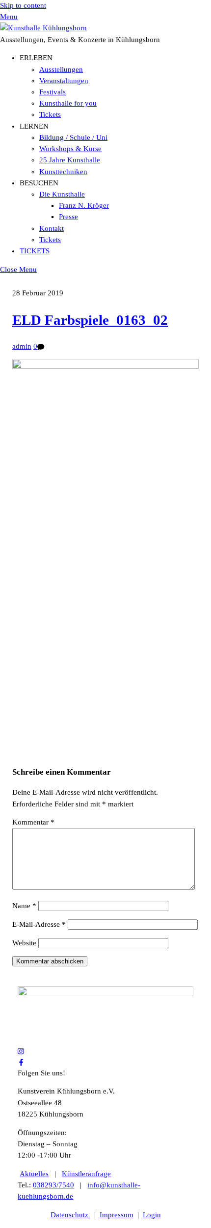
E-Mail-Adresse (39, 924)
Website (24, 943)
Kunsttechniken (63, 172)
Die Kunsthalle (62, 194)
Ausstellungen (61, 69)
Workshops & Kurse (70, 149)
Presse (68, 217)
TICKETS (35, 251)
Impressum (116, 1215)
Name (24, 906)
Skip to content (23, 5)
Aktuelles (34, 1174)
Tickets (50, 114)
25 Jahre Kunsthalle (69, 160)
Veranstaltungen (63, 81)
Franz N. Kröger (84, 205)
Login (152, 1215)
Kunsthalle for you (68, 103)
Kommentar (33, 822)
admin (21, 346)
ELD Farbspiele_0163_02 (90, 320)
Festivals (52, 92)
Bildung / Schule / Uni (73, 137)
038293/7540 (53, 1185)
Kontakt (51, 228)
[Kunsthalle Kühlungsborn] (43, 28)
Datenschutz (70, 1215)
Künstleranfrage (86, 1174)
